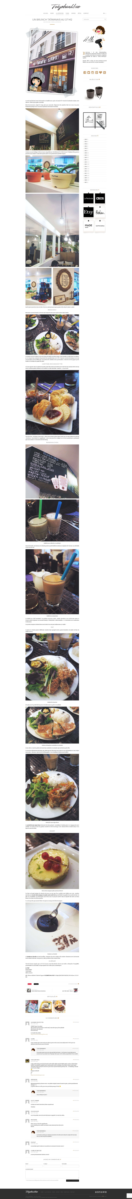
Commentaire (30, 1169)
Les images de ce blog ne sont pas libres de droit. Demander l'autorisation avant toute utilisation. (41, 1197)
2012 (86, 171)
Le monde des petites (37, 1022)
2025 (86, 141)
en (105, 13)
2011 (86, 173)
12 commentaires (72, 983)
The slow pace (35, 1059)
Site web (64, 1163)
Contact (86, 13)
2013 (86, 168)
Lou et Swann (35, 1100)
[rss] (105, 1192)
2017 (86, 159)
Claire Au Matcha (36, 1150)
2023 (86, 146)
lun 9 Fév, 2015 (40, 1050)
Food (67, 13)
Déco (79, 13)
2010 (86, 175)
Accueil (45, 13)
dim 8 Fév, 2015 (34, 1143)
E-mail (46, 1163)
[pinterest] (101, 1192)
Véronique (34, 1079)
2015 (86, 164)
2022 (86, 148)
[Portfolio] (94, 120)
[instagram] (100, 1192)
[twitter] (98, 1192)
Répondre (76, 1022)
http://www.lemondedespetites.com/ (39, 1034)
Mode (52, 13)
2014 (86, 166)
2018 (86, 157)
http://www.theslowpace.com (37, 1075)
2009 (86, 177)
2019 (86, 155)
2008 (86, 180)
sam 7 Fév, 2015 (34, 1112)
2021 (86, 150)
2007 (86, 182)
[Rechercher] (105, 19)
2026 (86, 139)
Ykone (105, 1196)
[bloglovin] (104, 1192)
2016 (86, 162)
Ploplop (33, 1142)
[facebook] (96, 1192)
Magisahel (34, 1119)
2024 (86, 143)
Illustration (59, 13)
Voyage (73, 13)
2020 (86, 153)
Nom (27, 1163)
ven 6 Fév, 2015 (34, 1023)
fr (104, 13)
